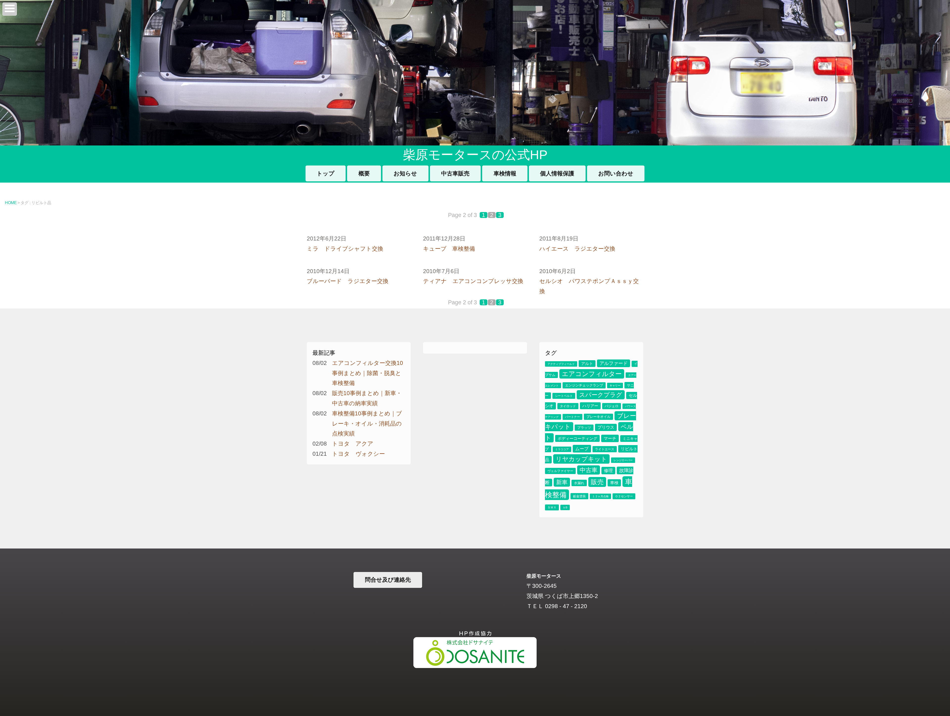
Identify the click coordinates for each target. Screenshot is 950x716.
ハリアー (590, 406)
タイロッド (568, 406)
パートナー (572, 417)
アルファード (613, 363)
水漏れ (579, 483)
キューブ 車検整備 (449, 248)
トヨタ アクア (352, 443)
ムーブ (582, 448)
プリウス (605, 427)
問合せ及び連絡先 (388, 579)
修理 (608, 470)
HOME (11, 203)
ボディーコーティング (577, 438)
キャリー (615, 385)
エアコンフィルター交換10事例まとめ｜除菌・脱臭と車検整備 (367, 373)
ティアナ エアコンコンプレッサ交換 (473, 281)
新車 (562, 482)
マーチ (610, 438)
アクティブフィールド (561, 363)
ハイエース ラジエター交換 (577, 248)
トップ (325, 173)
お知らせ (405, 173)
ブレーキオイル (598, 417)
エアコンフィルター (592, 373)
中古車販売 (455, 173)
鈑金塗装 (579, 496)
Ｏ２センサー (624, 496)
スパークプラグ (600, 394)
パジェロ (611, 406)
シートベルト (564, 396)
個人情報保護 (557, 173)
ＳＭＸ (551, 507)
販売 (597, 482)
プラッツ (584, 428)
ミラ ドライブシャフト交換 (345, 248)
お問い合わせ (615, 173)
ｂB (565, 507)
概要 (364, 173)
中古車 (588, 470)
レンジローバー (623, 460)
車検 (614, 482)
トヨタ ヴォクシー (358, 454)
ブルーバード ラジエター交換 (347, 281)
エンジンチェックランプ (584, 385)
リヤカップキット (581, 458)
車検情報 (505, 173)
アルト (587, 363)
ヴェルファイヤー (560, 471)
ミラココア (562, 449)
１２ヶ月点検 (600, 496)
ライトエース (604, 449)
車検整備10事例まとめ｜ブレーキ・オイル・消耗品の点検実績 (367, 423)
